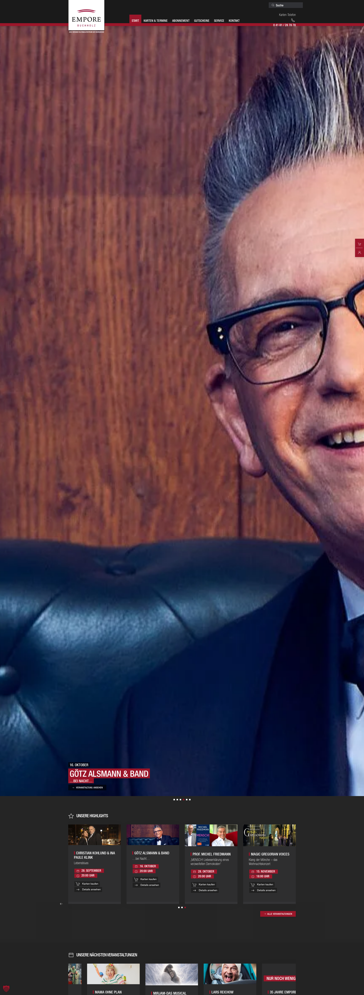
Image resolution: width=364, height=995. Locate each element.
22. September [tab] (180, 799)
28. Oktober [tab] (177, 799)
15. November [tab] (190, 799)
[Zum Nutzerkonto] (359, 252)
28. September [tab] (174, 799)
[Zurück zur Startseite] (86, 15)
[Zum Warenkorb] (359, 243)
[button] (61, 904)
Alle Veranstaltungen (279, 913)
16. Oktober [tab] (183, 799)
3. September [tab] (186, 799)
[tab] (179, 907)
